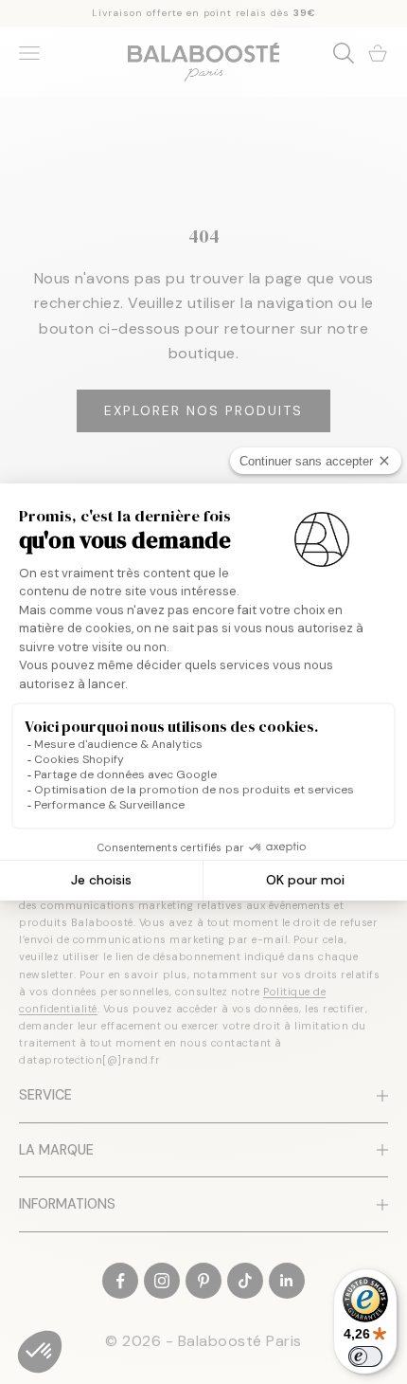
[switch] (365, 1356)
